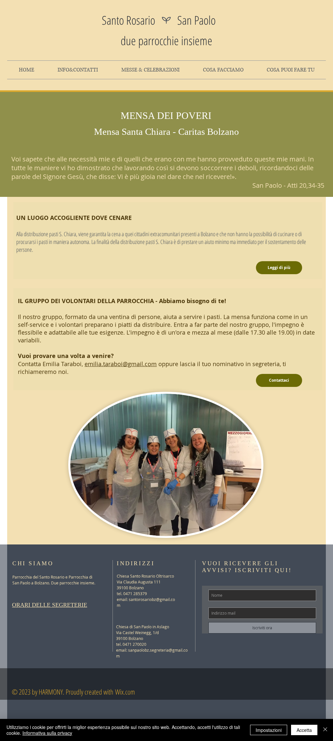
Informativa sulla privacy (47, 733)
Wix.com (125, 691)
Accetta (304, 730)
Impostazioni (269, 730)
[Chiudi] (325, 730)
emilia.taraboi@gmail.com (121, 364)
